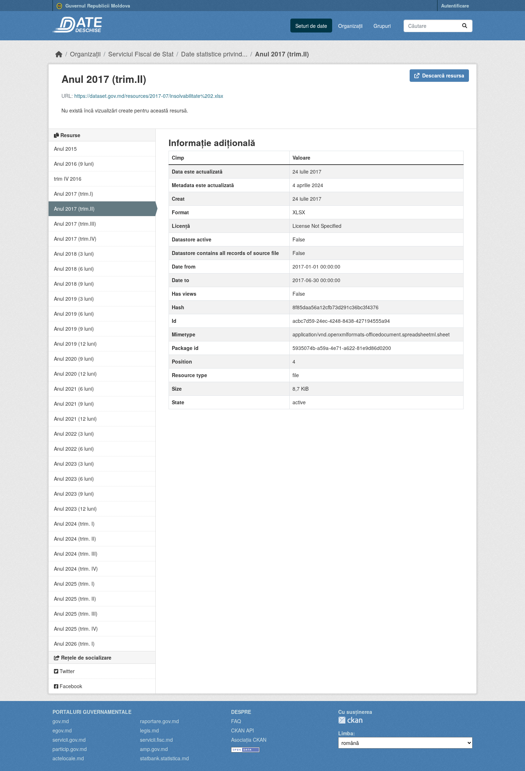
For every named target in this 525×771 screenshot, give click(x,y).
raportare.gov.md (159, 721)
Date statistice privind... (214, 53)
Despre (241, 711)
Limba (345, 733)
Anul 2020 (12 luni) (75, 373)
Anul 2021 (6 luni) (74, 388)
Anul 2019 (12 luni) (75, 343)
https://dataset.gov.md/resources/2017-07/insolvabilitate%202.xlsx (148, 95)
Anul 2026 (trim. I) (74, 643)
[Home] (58, 53)
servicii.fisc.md (156, 739)
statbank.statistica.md (164, 758)
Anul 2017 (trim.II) (282, 53)
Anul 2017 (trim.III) (75, 223)
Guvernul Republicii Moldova (97, 5)
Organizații (350, 25)
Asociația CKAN (248, 739)
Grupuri (382, 25)
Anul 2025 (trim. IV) (76, 628)
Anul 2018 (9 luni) (74, 283)
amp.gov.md (154, 748)
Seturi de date (311, 25)
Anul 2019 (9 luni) (74, 328)
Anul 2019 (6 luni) (74, 313)
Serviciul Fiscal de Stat (141, 53)
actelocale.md (68, 758)
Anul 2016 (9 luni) (74, 163)
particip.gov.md (69, 748)
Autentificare (455, 5)
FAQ (236, 721)
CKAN (350, 720)
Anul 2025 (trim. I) (74, 583)
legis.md (149, 730)
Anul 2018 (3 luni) (74, 253)
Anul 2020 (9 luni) (74, 358)
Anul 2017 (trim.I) (73, 193)
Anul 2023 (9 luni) (74, 493)
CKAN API (242, 730)
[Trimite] (465, 26)
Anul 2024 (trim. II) (75, 538)
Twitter (66, 671)
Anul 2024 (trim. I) (74, 523)
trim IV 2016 (67, 178)
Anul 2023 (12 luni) (75, 508)
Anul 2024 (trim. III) (76, 553)
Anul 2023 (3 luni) (74, 463)
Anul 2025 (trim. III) (76, 613)
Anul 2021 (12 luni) (75, 418)
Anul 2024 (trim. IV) (76, 568)
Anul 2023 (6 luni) (74, 478)
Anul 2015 (65, 148)
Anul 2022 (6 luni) (74, 448)
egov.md (62, 730)
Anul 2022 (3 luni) (74, 433)
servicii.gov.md (69, 739)
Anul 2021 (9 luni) (74, 403)
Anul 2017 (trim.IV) (75, 238)
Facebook (70, 686)
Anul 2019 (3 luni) (74, 298)
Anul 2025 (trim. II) (75, 598)
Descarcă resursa (443, 75)
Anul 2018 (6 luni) (74, 268)
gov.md (60, 721)
